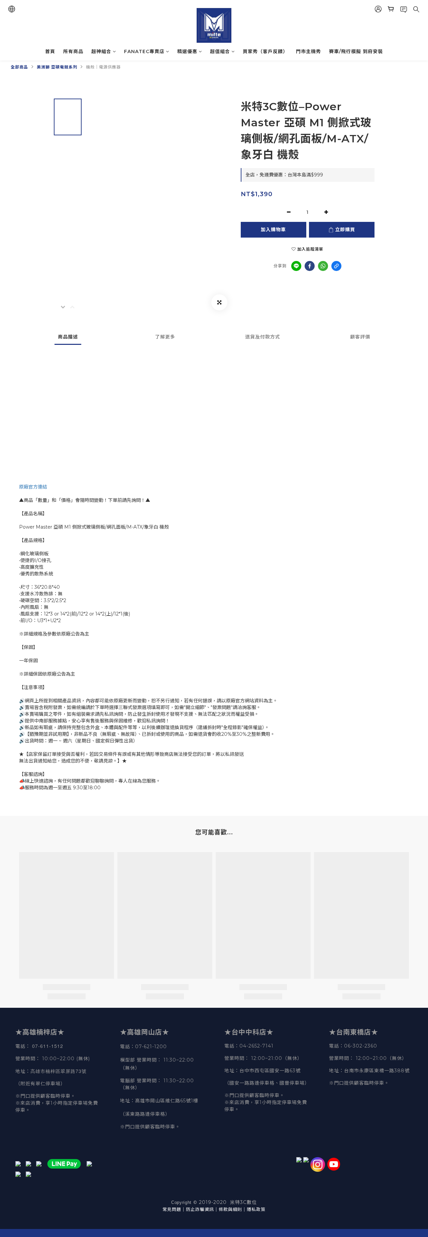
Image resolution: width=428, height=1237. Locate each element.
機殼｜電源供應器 (103, 67)
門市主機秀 (308, 51)
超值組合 (220, 51)
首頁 (50, 51)
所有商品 (73, 51)
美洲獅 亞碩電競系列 (57, 67)
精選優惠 (187, 51)
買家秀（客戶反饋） (265, 51)
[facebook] (310, 266)
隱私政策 (256, 1209)
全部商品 (19, 67)
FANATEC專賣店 (144, 51)
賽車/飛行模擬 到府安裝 (356, 51)
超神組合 (101, 51)
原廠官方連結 (33, 487)
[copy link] (336, 266)
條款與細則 (230, 1209)
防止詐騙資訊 (200, 1209)
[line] (296, 266)
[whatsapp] (323, 266)
